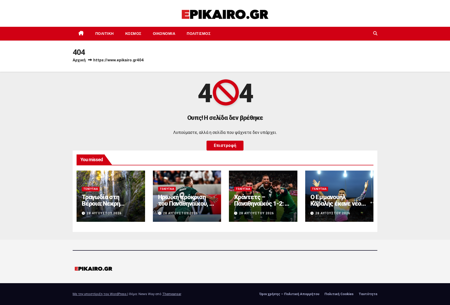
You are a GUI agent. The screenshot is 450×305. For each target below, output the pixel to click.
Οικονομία (164, 33)
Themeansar (171, 294)
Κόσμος (133, 33)
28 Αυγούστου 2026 (104, 213)
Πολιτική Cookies (338, 294)
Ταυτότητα (368, 294)
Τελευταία (90, 188)
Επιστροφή (225, 145)
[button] (375, 33)
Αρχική (79, 60)
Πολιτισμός (198, 33)
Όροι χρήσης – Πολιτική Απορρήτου (289, 294)
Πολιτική (104, 33)
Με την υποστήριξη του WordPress (100, 294)
